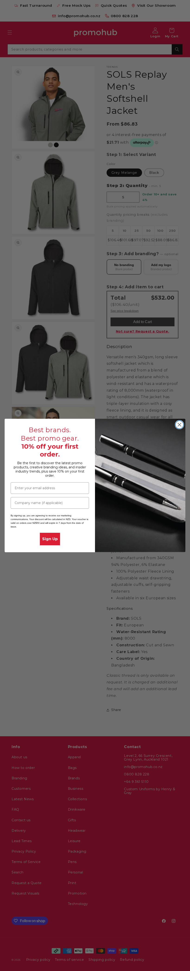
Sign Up (50, 539)
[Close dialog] (179, 425)
